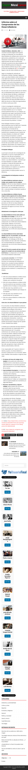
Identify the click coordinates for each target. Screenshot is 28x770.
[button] (26, 17)
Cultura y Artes (5, 705)
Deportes (4, 708)
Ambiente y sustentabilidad (9, 702)
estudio (20, 435)
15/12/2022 (5, 30)
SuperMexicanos (6, 721)
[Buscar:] (14, 465)
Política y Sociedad (6, 716)
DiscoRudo (12, 30)
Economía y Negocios (7, 710)
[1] (21, 66)
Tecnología (4, 723)
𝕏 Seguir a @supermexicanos (9, 477)
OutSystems (6, 438)
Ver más (7, 492)
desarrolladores (10, 435)
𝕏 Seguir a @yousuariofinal (9, 695)
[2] (17, 68)
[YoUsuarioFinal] (14, 473)
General (4, 713)
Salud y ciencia (5, 718)
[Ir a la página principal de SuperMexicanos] (14, 8)
